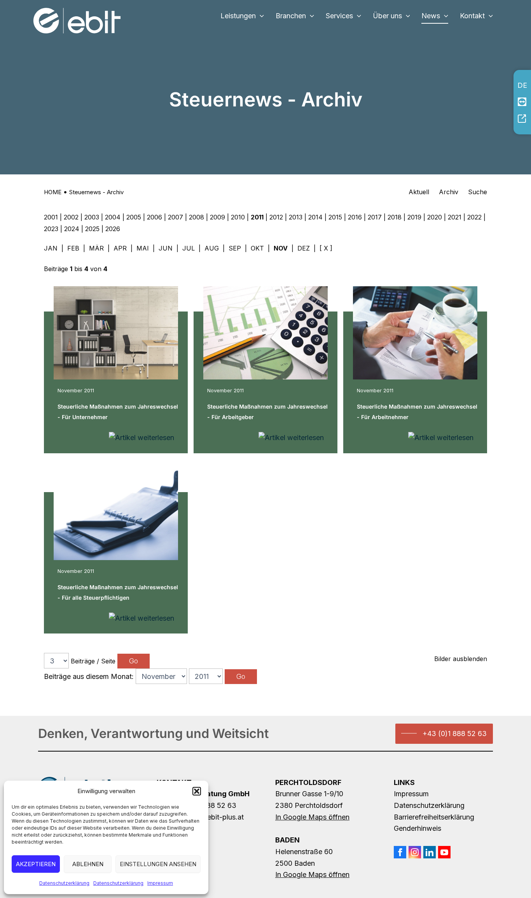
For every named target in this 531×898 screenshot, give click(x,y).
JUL (188, 248)
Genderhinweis (417, 828)
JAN (51, 248)
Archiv (448, 192)
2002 (71, 217)
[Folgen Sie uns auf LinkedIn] (429, 852)
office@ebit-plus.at (213, 817)
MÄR (96, 248)
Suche (477, 192)
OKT (257, 248)
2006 (154, 217)
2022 (474, 217)
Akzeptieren (36, 864)
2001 (51, 217)
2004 (113, 217)
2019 (414, 217)
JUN (166, 248)
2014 (315, 217)
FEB (73, 248)
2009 (217, 217)
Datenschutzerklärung (64, 883)
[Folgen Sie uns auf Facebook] (400, 852)
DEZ (303, 248)
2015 (335, 217)
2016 (355, 217)
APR (120, 248)
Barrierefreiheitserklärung (434, 817)
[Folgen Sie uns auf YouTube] (444, 852)
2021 (454, 217)
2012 (276, 217)
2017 (375, 217)
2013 (295, 217)
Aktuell (419, 192)
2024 (71, 229)
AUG (211, 248)
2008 (196, 217)
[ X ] (326, 248)
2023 (51, 229)
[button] (197, 791)
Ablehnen (87, 864)
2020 (434, 217)
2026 (112, 229)
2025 (92, 229)
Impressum (160, 883)
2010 (238, 217)
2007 (175, 217)
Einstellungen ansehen (158, 864)
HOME (52, 192)
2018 (395, 217)
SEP (235, 248)
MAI (142, 248)
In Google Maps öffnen (312, 817)
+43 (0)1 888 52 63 (455, 733)
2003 (91, 217)
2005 (133, 217)
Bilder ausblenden (460, 659)
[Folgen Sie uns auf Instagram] (415, 852)
